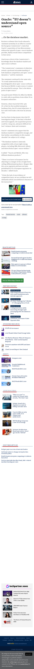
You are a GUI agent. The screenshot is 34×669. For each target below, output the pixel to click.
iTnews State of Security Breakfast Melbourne (19, 377)
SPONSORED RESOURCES (11, 324)
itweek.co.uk (4, 209)
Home (3, 15)
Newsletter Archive (18, 640)
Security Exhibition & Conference (18, 365)
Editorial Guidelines (20, 638)
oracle (18, 214)
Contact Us (6, 638)
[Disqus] (17, 488)
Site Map (27, 640)
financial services (10, 214)
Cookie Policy (24, 664)
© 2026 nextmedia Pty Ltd (20, 643)
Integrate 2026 (16, 358)
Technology (16, 15)
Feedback (5, 640)
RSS (30, 640)
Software (24, 15)
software (24, 214)
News (8, 15)
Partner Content (10, 286)
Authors (28, 638)
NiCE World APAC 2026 (19, 369)
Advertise (10, 640)
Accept (28, 654)
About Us (12, 638)
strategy (4, 217)
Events (5, 354)
